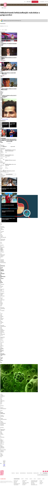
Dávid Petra (6, 168)
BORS (2, 7)
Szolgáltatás (39, 478)
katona (2, 91)
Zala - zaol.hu (41, 483)
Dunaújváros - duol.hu (24, 480)
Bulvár (35, 478)
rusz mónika (9, 143)
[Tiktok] (43, 471)
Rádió (43, 478)
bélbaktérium (2, 23)
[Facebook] (47, 471)
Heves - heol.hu (23, 484)
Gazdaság (26, 478)
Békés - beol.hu (15, 482)
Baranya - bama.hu (15, 481)
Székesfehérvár (42, 1)
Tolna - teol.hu (41, 480)
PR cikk (3, 126)
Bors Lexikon (29, 1)
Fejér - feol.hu (23, 481)
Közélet (22, 478)
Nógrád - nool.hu (32, 482)
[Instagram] (45, 471)
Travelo (21, 4)
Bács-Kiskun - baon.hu (16, 480)
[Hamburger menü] (2, 4)
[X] (0, 62)
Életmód (18, 4)
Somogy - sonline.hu (33, 483)
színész (11, 126)
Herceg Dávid (7, 172)
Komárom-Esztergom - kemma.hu (34, 481)
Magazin (31, 478)
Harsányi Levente (4, 60)
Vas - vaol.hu (41, 481)
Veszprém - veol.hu (41, 482)
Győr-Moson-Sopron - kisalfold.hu (25, 482)
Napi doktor (30, 4)
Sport (15, 4)
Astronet (25, 4)
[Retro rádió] (33, 2)
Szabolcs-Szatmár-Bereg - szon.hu (34, 484)
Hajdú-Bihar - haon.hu (24, 483)
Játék (24, 1)
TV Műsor (34, 4)
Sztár (12, 4)
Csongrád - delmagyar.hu (16, 484)
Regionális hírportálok (16, 478)
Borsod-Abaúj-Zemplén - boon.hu (17, 483)
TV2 (9, 45)
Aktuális (9, 4)
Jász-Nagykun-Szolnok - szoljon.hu (34, 480)
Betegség (5, 7)
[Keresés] (46, 4)
